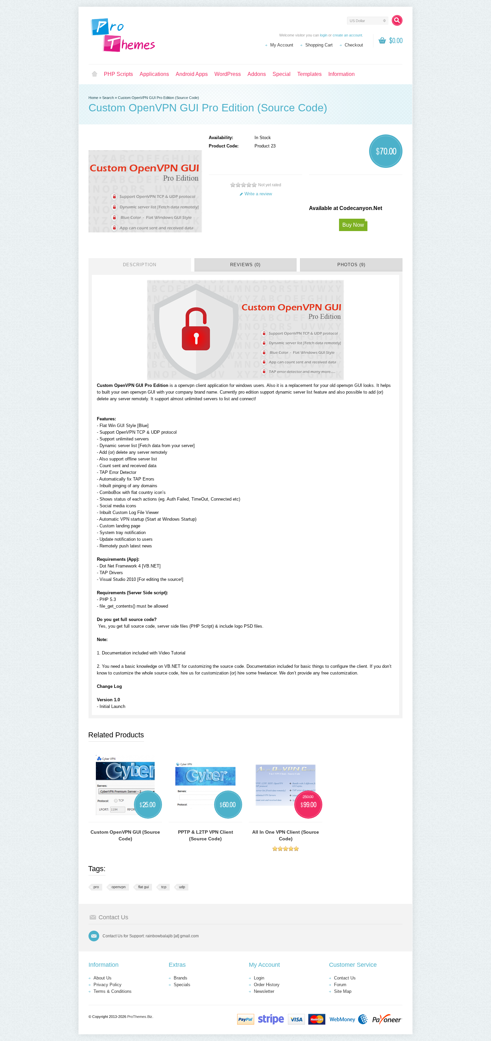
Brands (180, 977)
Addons (257, 74)
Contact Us (345, 977)
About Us (103, 977)
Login (259, 977)
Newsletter (264, 991)
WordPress (227, 74)
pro (96, 887)
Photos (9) (351, 264)
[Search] (397, 20)
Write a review (258, 193)
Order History (267, 984)
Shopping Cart (319, 44)
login (323, 35)
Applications (154, 74)
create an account (347, 35)
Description (139, 264)
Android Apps (192, 74)
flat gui (143, 887)
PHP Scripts (118, 74)
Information (341, 74)
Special (282, 74)
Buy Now (353, 225)
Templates (309, 74)
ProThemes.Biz (139, 1017)
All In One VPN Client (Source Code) (285, 835)
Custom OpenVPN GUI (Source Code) (125, 835)
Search (108, 98)
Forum (340, 984)
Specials (182, 984)
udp (182, 887)
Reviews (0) (245, 264)
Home (95, 74)
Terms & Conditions (113, 991)
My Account (281, 44)
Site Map (342, 991)
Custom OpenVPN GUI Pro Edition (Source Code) (158, 98)
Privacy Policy (108, 984)
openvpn (119, 887)
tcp (163, 887)
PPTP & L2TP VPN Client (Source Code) (205, 835)
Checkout (354, 44)
